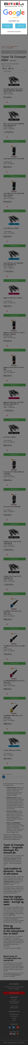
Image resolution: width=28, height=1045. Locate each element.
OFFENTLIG (21, 26)
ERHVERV (7, 26)
